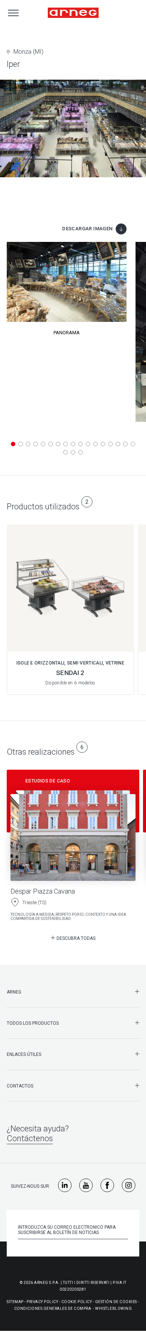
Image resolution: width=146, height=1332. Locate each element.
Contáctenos (30, 1138)
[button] (13, 444)
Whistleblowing (113, 1308)
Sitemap (15, 1302)
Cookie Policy (76, 1302)
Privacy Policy (42, 1302)
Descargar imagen (87, 228)
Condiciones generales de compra (52, 1308)
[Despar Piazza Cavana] (73, 848)
